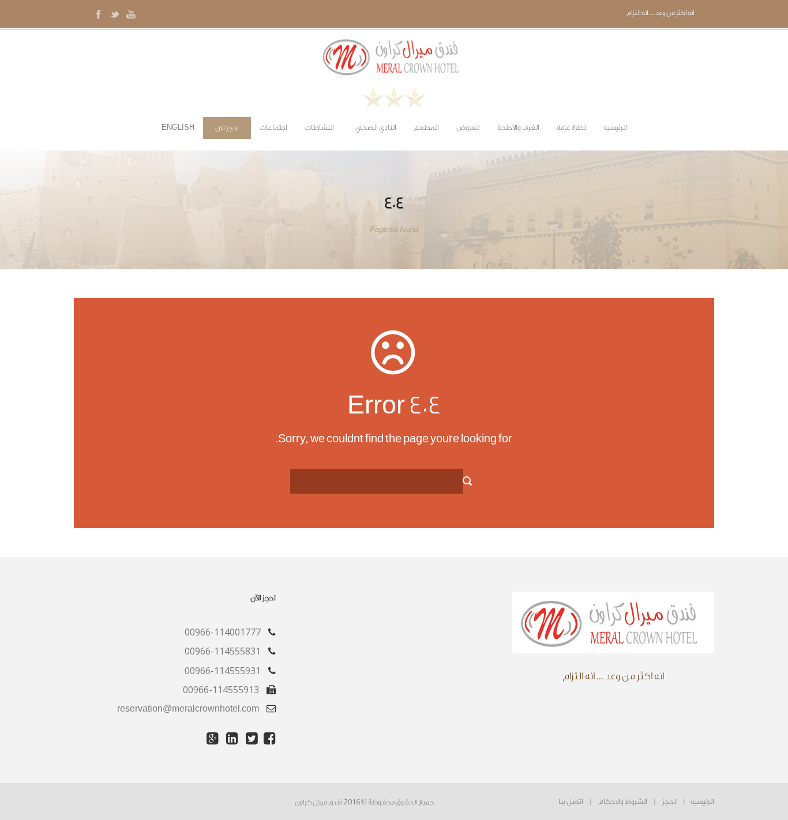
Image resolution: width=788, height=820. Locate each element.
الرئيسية (615, 127)
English (178, 127)
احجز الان (227, 128)
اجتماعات (273, 127)
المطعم (426, 127)
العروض (468, 127)
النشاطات (319, 127)
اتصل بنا (570, 802)
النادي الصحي (375, 127)
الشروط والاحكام (622, 802)
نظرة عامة (571, 127)
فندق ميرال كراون (318, 802)
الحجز (670, 802)
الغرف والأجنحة (518, 127)
